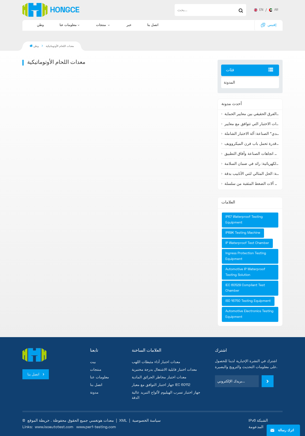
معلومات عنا (68, 25)
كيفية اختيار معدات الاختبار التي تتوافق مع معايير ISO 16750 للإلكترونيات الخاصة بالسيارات (251, 124)
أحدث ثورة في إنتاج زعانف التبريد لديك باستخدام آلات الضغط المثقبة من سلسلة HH (251, 184)
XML (123, 420)
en (261, 9)
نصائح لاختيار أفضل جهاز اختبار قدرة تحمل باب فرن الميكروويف (251, 144)
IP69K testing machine (242, 232)
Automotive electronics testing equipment (249, 314)
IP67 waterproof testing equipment (244, 219)
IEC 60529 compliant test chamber (245, 288)
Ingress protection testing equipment (245, 256)
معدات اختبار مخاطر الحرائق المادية (159, 377)
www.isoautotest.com (54, 427)
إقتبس (272, 25)
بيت (93, 362)
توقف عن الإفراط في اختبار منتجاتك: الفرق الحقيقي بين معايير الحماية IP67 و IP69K (251, 114)
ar (276, 9)
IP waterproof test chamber (247, 243)
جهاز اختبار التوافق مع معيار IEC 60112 (161, 385)
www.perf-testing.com (96, 427)
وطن (40, 25)
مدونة (94, 392)
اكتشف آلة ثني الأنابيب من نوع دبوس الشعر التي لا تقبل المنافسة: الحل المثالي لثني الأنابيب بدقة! (251, 174)
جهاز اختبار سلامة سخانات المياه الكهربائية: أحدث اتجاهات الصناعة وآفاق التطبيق (251, 154)
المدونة (229, 82)
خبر (129, 25)
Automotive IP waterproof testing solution (245, 272)
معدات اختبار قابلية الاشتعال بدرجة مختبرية (164, 369)
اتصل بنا (152, 25)
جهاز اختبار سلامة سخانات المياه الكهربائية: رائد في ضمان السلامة (251, 164)
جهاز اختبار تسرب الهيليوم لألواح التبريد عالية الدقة (166, 395)
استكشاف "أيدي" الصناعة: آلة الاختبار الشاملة (251, 134)
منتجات (101, 25)
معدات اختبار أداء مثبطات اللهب (156, 362)
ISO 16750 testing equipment (248, 301)
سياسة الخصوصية (146, 420)
